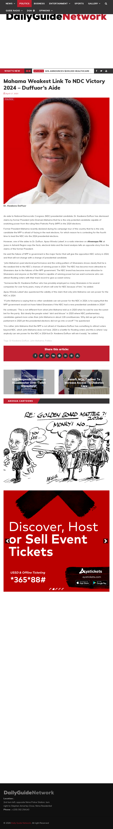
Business (39, 3)
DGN (29, 10)
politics (48, 340)
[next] (105, 541)
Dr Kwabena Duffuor (19, 340)
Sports (79, 3)
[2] (53, 589)
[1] (50, 589)
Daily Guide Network (21, 823)
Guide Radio (13, 10)
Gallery (93, 3)
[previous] (7, 541)
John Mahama (37, 340)
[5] (63, 589)
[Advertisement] (56, 46)
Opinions (44, 10)
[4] (60, 589)
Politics (24, 3)
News (9, 3)
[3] (56, 589)
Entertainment (58, 3)
